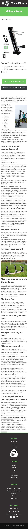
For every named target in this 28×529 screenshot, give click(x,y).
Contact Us (14, 478)
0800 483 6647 (16, 511)
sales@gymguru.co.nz (16, 514)
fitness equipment (15, 188)
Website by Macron (14, 527)
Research (14, 493)
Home (14, 465)
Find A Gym (14, 498)
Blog (14, 472)
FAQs (14, 470)
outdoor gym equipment (16, 286)
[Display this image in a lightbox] (14, 41)
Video (14, 496)
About (14, 467)
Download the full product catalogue (14, 88)
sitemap (22, 525)
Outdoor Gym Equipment (14, 488)
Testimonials (14, 475)
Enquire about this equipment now (14, 81)
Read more (4, 431)
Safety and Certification (14, 491)
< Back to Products (6, 19)
